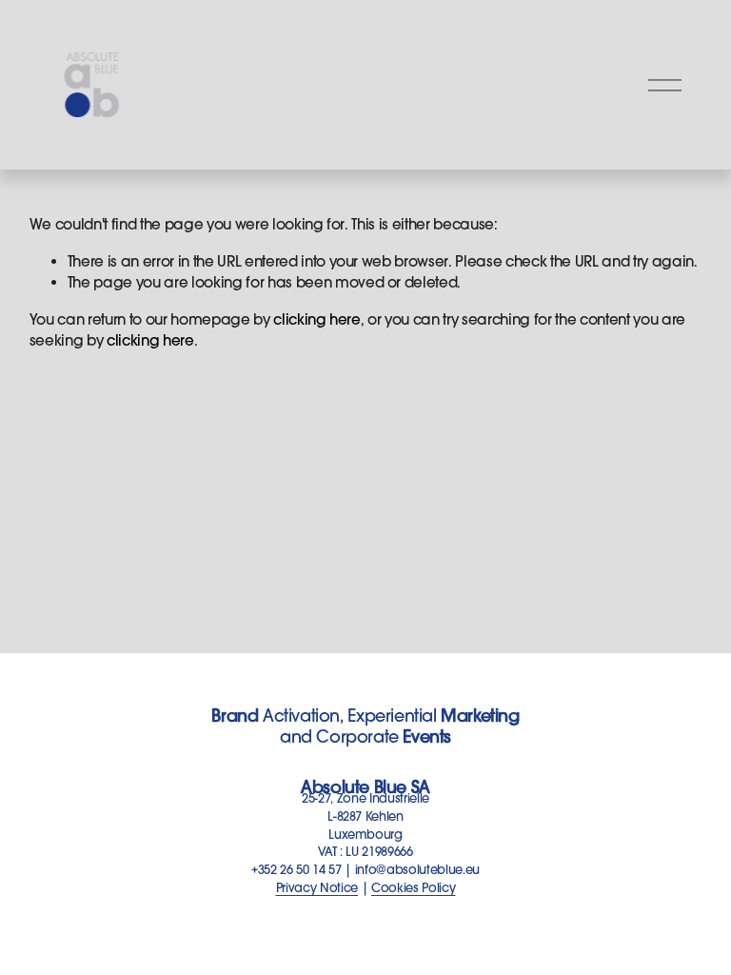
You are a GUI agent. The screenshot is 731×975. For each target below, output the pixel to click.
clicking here (317, 319)
